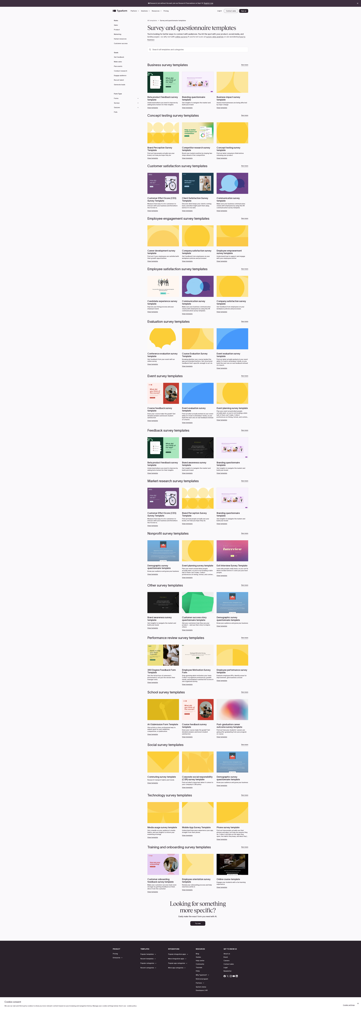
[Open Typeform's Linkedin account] (237, 976)
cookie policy (132, 1006)
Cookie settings (349, 1005)
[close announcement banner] (357, 3)
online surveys (181, 37)
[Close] (358, 1003)
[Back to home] (120, 11)
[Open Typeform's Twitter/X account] (228, 976)
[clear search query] (244, 49)
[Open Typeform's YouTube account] (234, 976)
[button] (135, 11)
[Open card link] (163, 90)
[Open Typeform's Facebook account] (225, 976)
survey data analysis (215, 37)
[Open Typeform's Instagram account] (231, 976)
